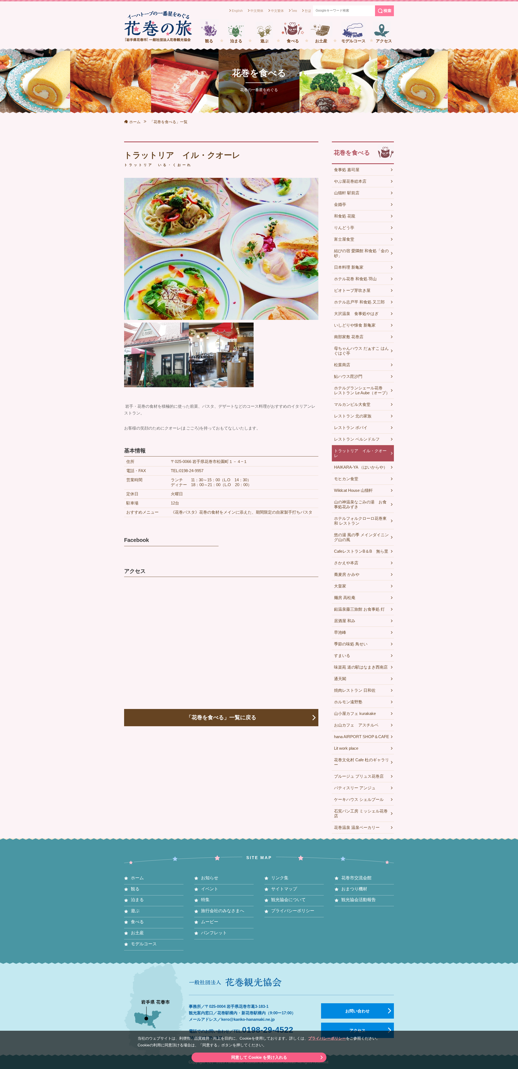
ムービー (209, 921)
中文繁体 (277, 10)
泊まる (236, 41)
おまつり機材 (354, 889)
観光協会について (288, 899)
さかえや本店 (346, 563)
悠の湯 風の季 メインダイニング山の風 (361, 537)
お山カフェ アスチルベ (356, 725)
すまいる (342, 655)
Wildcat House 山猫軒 (353, 490)
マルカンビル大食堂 (352, 404)
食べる (293, 41)
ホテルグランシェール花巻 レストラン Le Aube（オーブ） (362, 390)
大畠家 (340, 586)
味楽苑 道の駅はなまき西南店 (361, 667)
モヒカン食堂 (346, 478)
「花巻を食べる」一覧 (169, 122)
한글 (308, 10)
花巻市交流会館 (356, 878)
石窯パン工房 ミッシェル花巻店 (361, 813)
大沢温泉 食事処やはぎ (356, 313)
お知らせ (209, 878)
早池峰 (340, 632)
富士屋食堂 (344, 239)
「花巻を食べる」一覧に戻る (221, 717)
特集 (205, 899)
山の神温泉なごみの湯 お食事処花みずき (360, 504)
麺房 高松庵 (344, 597)
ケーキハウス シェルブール (359, 799)
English (237, 10)
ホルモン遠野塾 (348, 702)
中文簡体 (256, 10)
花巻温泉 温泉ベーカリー (357, 827)
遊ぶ (264, 41)
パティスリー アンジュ (355, 788)
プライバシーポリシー (327, 1038)
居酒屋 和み (344, 620)
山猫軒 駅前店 (346, 193)
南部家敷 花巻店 (348, 336)
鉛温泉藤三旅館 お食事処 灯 (359, 609)
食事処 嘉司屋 (346, 169)
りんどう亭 (344, 227)
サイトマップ (284, 889)
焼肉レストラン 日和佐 (355, 690)
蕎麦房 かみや (346, 574)
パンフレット (214, 932)
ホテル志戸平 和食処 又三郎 (359, 302)
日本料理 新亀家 (348, 267)
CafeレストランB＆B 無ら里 (361, 551)
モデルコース (353, 41)
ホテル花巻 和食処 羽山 (355, 278)
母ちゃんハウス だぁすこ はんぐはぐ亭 (361, 350)
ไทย (294, 10)
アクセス (384, 41)
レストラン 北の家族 (353, 416)
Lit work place (346, 748)
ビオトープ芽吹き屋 (352, 290)
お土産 (321, 41)
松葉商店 (342, 364)
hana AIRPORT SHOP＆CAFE (361, 736)
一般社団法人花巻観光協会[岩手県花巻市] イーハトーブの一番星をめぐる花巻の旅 (158, 26)
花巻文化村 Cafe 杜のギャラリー (361, 762)
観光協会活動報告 (358, 899)
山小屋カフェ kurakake (355, 713)
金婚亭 (340, 204)
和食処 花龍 (344, 216)
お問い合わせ (357, 1011)
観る (209, 41)
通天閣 (340, 678)
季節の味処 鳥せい (350, 644)
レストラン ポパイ (350, 427)
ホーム (135, 122)
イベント (209, 889)
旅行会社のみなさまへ (222, 910)
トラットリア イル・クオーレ (360, 453)
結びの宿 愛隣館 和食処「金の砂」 (361, 253)
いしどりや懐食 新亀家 (355, 325)
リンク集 (279, 878)
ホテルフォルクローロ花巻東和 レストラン (360, 520)
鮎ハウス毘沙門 (348, 376)
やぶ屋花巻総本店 (350, 181)
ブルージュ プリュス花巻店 (359, 776)
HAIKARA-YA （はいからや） (360, 467)
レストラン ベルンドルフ (357, 439)
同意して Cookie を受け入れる (259, 1057)
